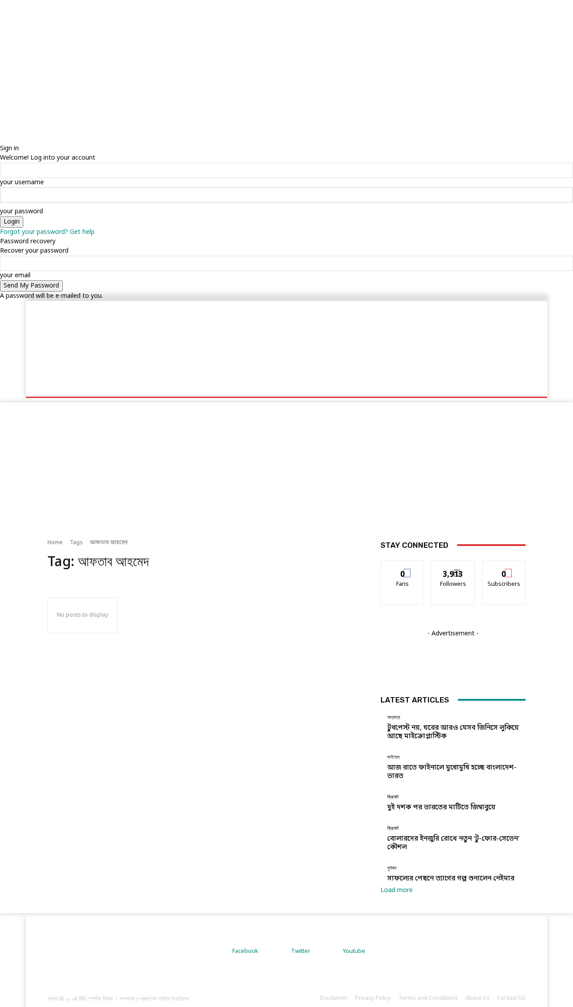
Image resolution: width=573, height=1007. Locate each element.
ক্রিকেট (392, 797)
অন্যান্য (393, 717)
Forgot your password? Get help (47, 232)
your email (15, 275)
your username (22, 182)
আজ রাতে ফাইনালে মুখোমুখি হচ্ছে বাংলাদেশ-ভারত (452, 772)
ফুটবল (392, 868)
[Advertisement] (268, 62)
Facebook (245, 951)
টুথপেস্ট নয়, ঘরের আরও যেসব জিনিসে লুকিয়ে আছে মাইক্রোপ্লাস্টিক (453, 732)
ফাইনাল (393, 757)
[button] (515, 385)
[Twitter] (275, 951)
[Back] (2, 139)
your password (21, 211)
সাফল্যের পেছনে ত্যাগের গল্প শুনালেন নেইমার (450, 878)
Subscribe (504, 567)
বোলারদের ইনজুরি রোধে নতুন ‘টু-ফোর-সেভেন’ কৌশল (453, 843)
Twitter (300, 951)
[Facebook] (216, 951)
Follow (453, 567)
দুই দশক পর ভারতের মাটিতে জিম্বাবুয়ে (441, 807)
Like (402, 567)
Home (55, 542)
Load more (397, 890)
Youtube (354, 951)
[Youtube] (327, 951)
